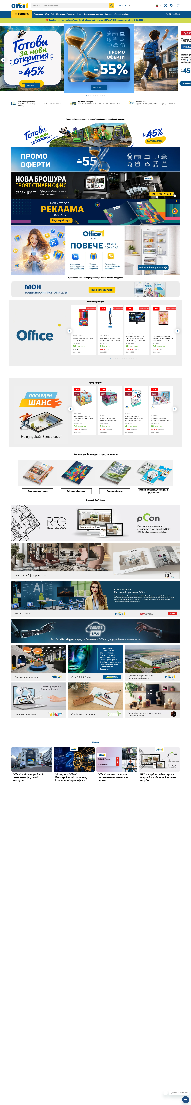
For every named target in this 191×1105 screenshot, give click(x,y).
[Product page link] (83, 317)
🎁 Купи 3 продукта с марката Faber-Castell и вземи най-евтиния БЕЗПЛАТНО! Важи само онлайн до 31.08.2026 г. (95, 20)
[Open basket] (178, 5)
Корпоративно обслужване (117, 14)
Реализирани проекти (93, 14)
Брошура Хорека (115, 491)
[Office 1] (19, 5)
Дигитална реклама (38, 491)
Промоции (38, 14)
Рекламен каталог (76, 491)
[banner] (95, 135)
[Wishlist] (171, 5)
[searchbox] (72, 5)
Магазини (60, 14)
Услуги (79, 14)
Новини (95, 742)
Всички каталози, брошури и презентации (153, 491)
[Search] (111, 5)
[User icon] (165, 5)
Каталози (70, 14)
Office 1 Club (49, 14)
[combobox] (124, 5)
